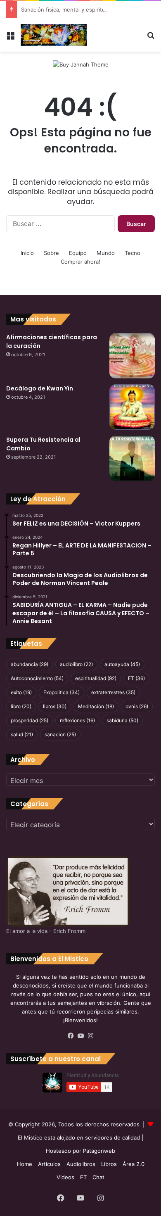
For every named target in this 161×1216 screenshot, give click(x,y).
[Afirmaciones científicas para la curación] (132, 355)
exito (21, 692)
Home (24, 1164)
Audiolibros (80, 1164)
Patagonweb (99, 1150)
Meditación (96, 706)
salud (22, 734)
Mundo (106, 253)
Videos (65, 1177)
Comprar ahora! (80, 261)
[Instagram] (90, 1036)
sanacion (60, 734)
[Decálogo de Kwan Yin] (132, 407)
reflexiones (77, 720)
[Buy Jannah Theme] (81, 64)
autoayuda (122, 664)
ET (136, 678)
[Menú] (10, 38)
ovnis (136, 706)
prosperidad (29, 720)
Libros (109, 1164)
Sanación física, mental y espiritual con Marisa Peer (87, 9)
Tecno (132, 253)
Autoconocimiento (37, 678)
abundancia (29, 664)
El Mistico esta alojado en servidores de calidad (79, 1137)
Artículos (49, 1164)
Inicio (27, 253)
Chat (98, 1177)
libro (21, 706)
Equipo (78, 253)
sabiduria (122, 720)
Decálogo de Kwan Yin (39, 388)
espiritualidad (95, 678)
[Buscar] (151, 38)
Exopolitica (61, 692)
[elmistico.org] (54, 35)
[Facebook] (71, 1036)
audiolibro (76, 664)
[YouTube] (80, 1036)
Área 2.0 (133, 1164)
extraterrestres (113, 692)
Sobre (51, 253)
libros (54, 706)
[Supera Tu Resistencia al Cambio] (132, 458)
